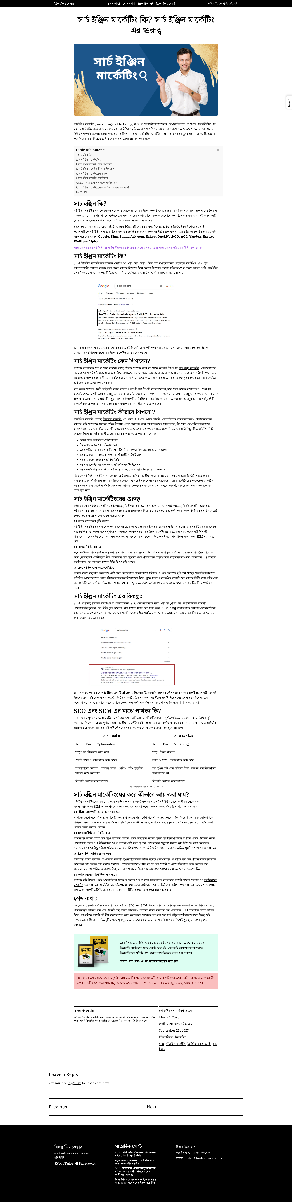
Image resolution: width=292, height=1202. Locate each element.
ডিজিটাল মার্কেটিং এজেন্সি (112, 817)
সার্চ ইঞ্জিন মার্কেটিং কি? (89, 160)
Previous (58, 1107)
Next (151, 1107)
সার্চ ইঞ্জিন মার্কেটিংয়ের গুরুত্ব (92, 174)
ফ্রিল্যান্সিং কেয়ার (64, 3)
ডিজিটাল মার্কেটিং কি (199, 1043)
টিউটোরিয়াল (166, 1037)
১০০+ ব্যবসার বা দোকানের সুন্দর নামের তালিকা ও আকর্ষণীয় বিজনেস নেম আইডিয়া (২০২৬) (135, 1171)
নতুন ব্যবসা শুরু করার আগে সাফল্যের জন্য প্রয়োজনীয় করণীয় (134, 1162)
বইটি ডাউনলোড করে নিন (163, 961)
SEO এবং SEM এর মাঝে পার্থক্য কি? (97, 183)
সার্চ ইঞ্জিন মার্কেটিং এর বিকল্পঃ (93, 178)
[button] (289, 102)
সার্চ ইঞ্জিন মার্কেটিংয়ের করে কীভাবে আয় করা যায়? (103, 187)
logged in (74, 1083)
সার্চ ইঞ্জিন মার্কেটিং (189, 368)
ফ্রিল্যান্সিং (180, 1037)
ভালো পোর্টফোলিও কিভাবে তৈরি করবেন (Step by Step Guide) (135, 1154)
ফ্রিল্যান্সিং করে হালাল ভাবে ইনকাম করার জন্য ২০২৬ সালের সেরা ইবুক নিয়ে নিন (135, 1181)
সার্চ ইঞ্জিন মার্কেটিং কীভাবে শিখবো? (96, 169)
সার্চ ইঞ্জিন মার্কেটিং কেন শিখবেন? (95, 164)
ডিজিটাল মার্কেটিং (112, 419)
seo (161, 1043)
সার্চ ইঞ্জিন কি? (85, 155)
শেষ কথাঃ (83, 192)
